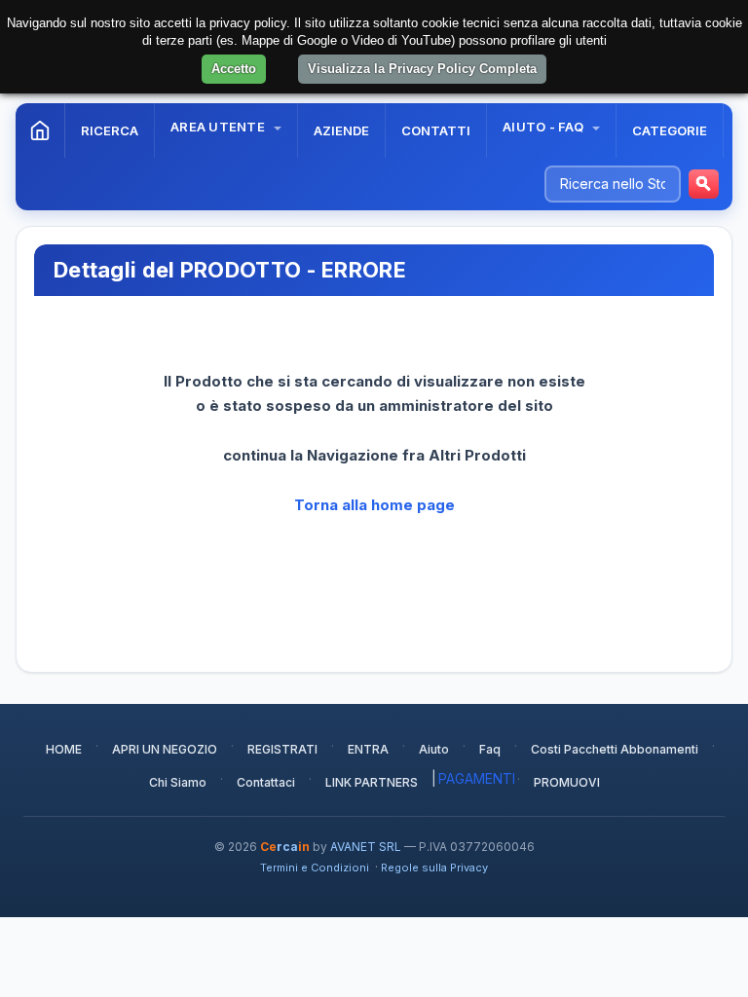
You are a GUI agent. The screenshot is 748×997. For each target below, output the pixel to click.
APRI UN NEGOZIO (164, 749)
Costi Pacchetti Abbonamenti (614, 749)
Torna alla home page (374, 505)
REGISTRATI (282, 749)
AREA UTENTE (219, 126)
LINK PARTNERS (371, 782)
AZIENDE (341, 130)
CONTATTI (435, 130)
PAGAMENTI (476, 778)
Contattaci (266, 782)
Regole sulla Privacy (434, 867)
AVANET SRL (365, 846)
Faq (490, 749)
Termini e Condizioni (314, 867)
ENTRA (368, 749)
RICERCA (109, 130)
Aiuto (434, 749)
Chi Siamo (177, 782)
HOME (64, 749)
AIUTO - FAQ (544, 126)
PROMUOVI (567, 782)
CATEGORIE (669, 130)
